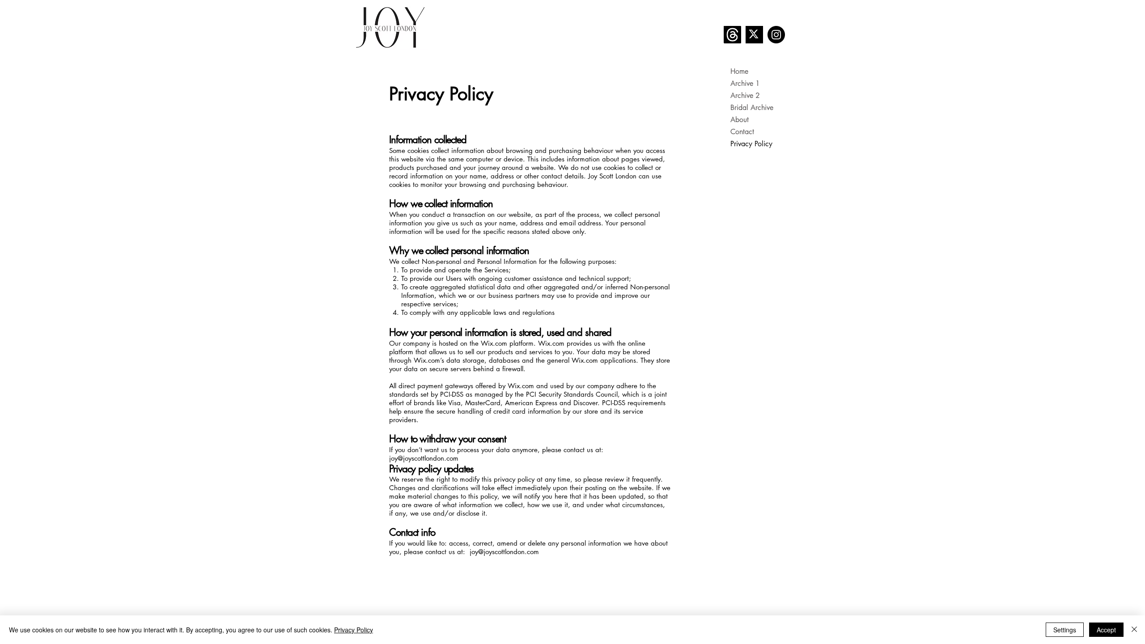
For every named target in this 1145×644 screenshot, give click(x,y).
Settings (1064, 629)
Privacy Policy (751, 143)
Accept (1106, 629)
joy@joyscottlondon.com (423, 458)
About (739, 119)
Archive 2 (745, 95)
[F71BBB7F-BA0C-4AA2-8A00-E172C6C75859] (754, 34)
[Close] (1134, 630)
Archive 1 (745, 83)
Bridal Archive (751, 107)
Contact (742, 131)
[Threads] (732, 34)
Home (739, 71)
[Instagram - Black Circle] (776, 34)
